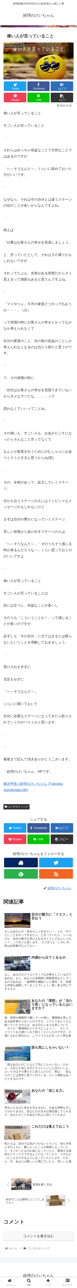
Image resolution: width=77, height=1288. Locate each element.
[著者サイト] (21, 862)
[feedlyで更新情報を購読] (21, 874)
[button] (69, 714)
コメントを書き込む (38, 1236)
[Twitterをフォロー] (56, 862)
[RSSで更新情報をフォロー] (56, 874)
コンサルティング (17, 806)
